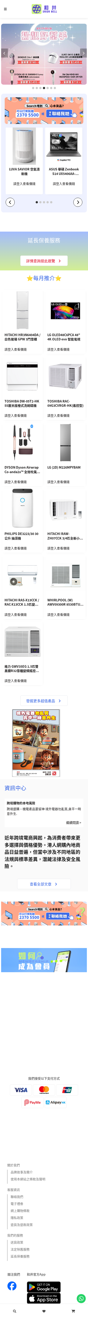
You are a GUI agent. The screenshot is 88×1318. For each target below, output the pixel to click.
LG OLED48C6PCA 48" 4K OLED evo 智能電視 (63, 337)
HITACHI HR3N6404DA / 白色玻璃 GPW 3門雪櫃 (22, 337)
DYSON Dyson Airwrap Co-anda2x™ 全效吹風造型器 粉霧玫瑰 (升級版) (22, 470)
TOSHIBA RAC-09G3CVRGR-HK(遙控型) (65, 403)
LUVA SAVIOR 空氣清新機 (24, 171)
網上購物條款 (20, 1210)
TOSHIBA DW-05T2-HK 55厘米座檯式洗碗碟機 (22, 403)
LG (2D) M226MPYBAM (64, 467)
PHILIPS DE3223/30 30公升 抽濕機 (21, 536)
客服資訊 (13, 1189)
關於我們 (13, 1165)
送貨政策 (17, 1242)
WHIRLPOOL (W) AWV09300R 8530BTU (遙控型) (63, 602)
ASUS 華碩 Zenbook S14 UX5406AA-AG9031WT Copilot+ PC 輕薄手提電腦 (64, 172)
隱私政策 (17, 1217)
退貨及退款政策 (22, 1224)
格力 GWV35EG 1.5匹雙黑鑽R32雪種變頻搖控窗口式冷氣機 (22, 669)
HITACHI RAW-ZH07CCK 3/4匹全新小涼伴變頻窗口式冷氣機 (65, 536)
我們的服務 (15, 1235)
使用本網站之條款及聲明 (28, 1179)
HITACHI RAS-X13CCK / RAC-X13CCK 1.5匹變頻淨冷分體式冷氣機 (22, 602)
